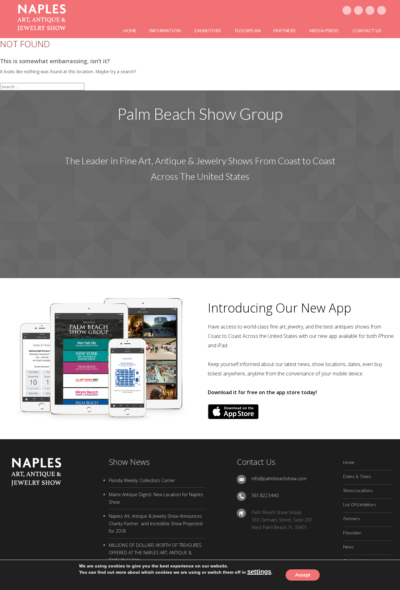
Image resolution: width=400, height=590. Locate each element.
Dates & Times (357, 476)
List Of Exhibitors (359, 504)
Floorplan (352, 532)
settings (259, 571)
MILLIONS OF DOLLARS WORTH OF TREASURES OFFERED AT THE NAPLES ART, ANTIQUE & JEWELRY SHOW (155, 552)
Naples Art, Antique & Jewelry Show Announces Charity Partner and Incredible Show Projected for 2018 (155, 523)
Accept (302, 574)
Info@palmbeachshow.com (279, 478)
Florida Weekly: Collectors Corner (142, 480)
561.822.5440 (265, 495)
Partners (351, 518)
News (348, 546)
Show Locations (358, 490)
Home (348, 462)
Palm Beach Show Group (200, 113)
